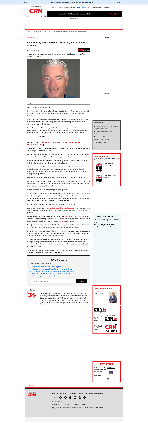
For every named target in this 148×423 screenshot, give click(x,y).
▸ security (39, 31)
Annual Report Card (85, 13)
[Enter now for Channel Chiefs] (99, 184)
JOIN (110, 14)
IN (30, 16)
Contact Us (72, 393)
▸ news (33, 31)
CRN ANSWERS (81, 8)
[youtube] (75, 397)
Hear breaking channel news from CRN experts (98, 327)
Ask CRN (81, 281)
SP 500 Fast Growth (73, 13)
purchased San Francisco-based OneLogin (60, 208)
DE (37, 16)
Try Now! (118, 2)
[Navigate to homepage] (36, 13)
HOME (29, 31)
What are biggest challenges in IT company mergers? (50, 276)
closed (61, 221)
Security (30, 37)
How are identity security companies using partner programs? (53, 271)
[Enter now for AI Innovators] (99, 172)
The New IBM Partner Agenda (98, 292)
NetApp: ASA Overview (100, 142)
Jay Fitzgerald (33, 49)
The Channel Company (96, 393)
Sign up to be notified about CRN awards (106, 158)
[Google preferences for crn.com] (84, 50)
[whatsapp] (84, 397)
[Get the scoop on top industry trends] (111, 319)
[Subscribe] (111, 379)
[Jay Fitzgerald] (31, 297)
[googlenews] (80, 397)
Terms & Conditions (57, 404)
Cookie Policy (76, 404)
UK (41, 16)
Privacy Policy (67, 404)
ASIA (27, 16)
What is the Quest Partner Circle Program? (46, 267)
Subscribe (97, 375)
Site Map (84, 404)
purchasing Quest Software (74, 216)
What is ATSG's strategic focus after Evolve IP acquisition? (52, 269)
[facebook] (60, 397)
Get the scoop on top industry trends (98, 318)
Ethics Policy (82, 393)
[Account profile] (115, 14)
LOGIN (119, 14)
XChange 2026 (62, 13)
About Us (63, 393)
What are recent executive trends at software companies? (51, 273)
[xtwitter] (70, 397)
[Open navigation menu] (48, 7)
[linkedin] (65, 397)
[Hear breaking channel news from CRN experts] (111, 328)
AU (34, 16)
